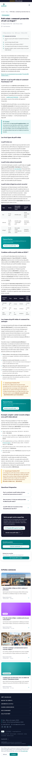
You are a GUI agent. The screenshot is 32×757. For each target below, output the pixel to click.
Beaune (4, 722)
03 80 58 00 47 (6, 724)
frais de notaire (6, 442)
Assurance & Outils (7, 703)
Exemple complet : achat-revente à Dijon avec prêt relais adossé (16, 49)
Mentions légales (13, 733)
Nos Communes (5, 710)
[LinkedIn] (8, 727)
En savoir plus (24, 751)
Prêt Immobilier (6, 697)
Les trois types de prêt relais (10, 42)
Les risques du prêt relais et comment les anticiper (15, 46)
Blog (7, 11)
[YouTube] (10, 727)
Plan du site (4, 739)
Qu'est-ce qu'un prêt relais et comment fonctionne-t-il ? (16, 39)
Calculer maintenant (15, 546)
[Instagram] (5, 727)
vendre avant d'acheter (12, 97)
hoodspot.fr (23, 743)
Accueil (2, 11)
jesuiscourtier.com (11, 742)
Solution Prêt (5, 713)
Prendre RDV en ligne (17, 558)
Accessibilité (3, 735)
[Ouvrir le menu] (29, 5)
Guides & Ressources (7, 707)
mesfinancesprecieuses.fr (16, 743)
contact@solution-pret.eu (19, 724)
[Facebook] (2, 727)
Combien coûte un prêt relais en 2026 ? (13, 44)
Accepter (13, 754)
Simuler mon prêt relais (10, 245)
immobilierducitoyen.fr (5, 743)
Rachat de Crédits (6, 700)
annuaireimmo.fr (18, 742)
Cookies (25, 733)
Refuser (5, 754)
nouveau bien (17, 169)
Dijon (4, 720)
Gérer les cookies (10, 735)
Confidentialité (20, 733)
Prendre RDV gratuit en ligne (15, 528)
